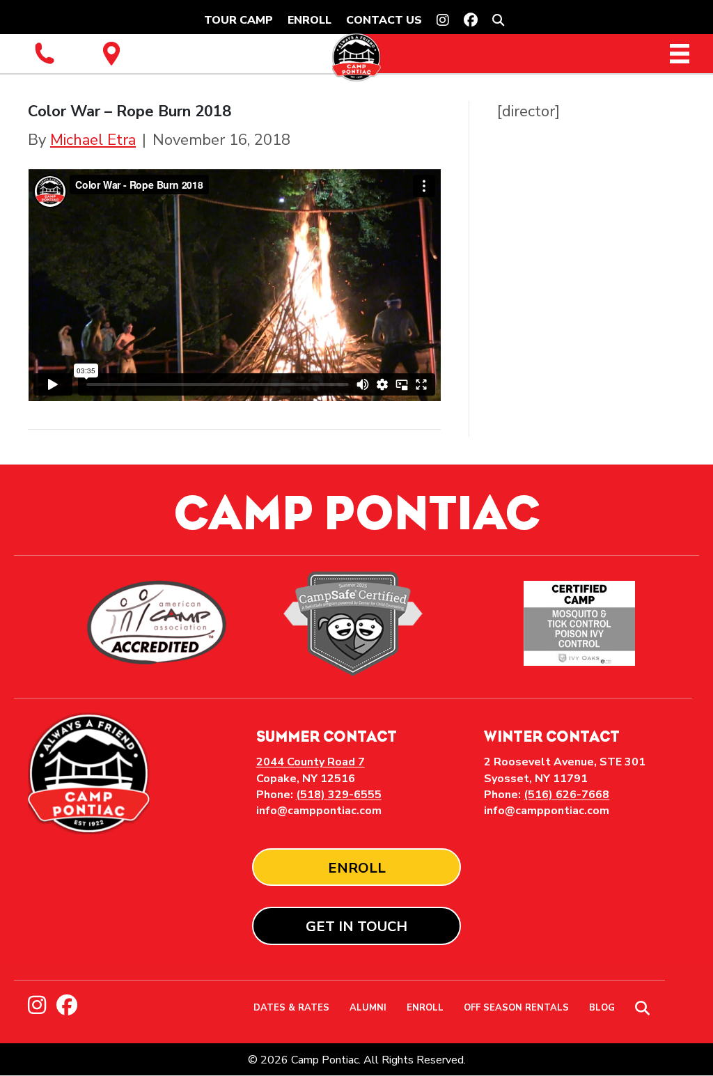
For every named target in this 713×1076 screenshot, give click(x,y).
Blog (602, 1009)
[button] (501, 20)
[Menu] (679, 53)
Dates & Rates (291, 1009)
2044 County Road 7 (310, 762)
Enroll (309, 20)
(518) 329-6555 (339, 794)
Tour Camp (238, 20)
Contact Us (384, 20)
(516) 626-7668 (566, 794)
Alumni (368, 1009)
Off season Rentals (516, 1009)
